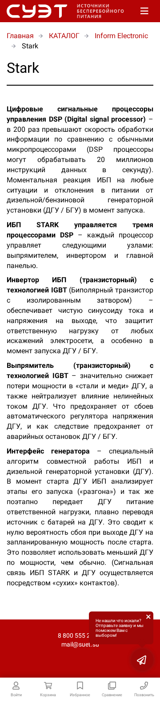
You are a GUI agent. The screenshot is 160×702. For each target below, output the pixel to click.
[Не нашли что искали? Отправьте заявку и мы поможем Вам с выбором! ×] (142, 660)
